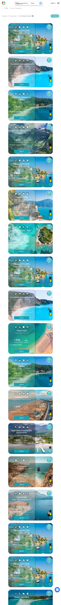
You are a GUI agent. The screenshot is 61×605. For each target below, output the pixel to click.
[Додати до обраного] (50, 51)
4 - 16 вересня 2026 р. (15, 378)
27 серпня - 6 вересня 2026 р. (18, 78)
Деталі (22, 51)
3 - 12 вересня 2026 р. (15, 278)
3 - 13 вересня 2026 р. (15, 311)
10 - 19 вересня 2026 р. (16, 578)
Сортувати (55, 16)
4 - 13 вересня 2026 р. (15, 344)
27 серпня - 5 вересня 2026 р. (18, 45)
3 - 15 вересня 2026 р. (15, 245)
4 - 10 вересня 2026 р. (15, 478)
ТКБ (6, 8)
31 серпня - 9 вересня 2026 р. (18, 178)
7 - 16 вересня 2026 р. (15, 544)
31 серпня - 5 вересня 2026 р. (18, 211)
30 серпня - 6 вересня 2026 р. (18, 145)
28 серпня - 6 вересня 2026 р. (18, 111)
